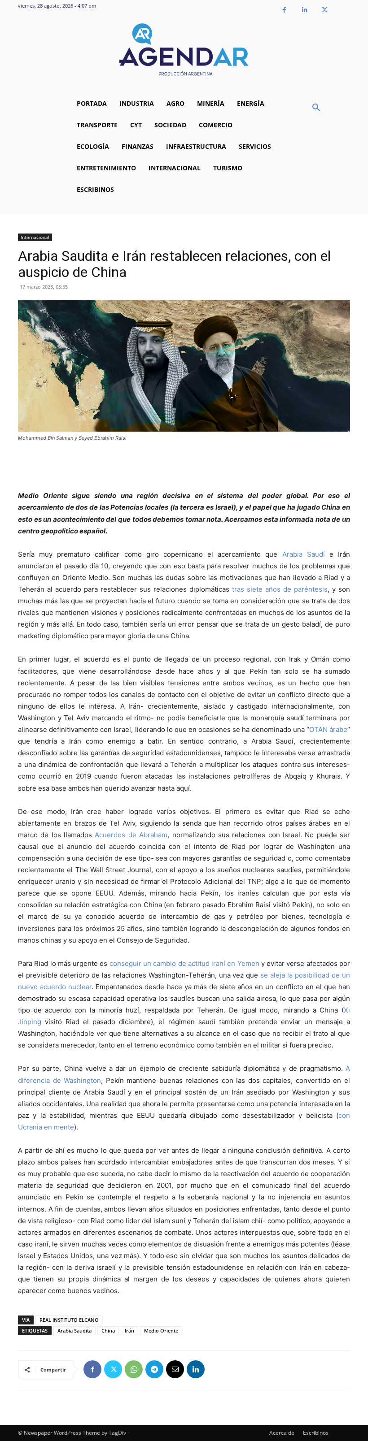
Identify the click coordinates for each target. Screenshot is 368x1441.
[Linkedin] (304, 10)
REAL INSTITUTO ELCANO (69, 1319)
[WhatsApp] (134, 1369)
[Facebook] (284, 10)
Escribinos (316, 1433)
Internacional (35, 237)
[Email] (175, 1369)
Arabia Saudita (74, 1330)
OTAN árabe (328, 729)
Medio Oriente (161, 1330)
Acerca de (281, 1433)
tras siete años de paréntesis (280, 589)
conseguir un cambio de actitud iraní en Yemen (184, 963)
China (108, 1330)
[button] (316, 108)
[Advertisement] (184, 467)
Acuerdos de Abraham (131, 835)
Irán (129, 1330)
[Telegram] (154, 1369)
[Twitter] (325, 10)
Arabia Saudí (303, 554)
